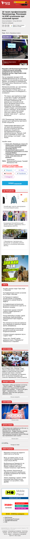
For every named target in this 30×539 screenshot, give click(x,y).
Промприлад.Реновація (12, 519)
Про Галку (17, 535)
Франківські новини (15, 33)
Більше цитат (15, 438)
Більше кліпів (15, 420)
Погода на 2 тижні (15, 444)
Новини (4, 531)
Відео (10, 534)
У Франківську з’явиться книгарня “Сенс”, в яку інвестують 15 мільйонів (15, 156)
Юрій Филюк (8, 517)
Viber (22, 170)
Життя (8, 33)
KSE (16, 162)
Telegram (8, 170)
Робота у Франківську (20, 532)
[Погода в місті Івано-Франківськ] (15, 443)
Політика (25, 531)
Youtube (8, 173)
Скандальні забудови (19, 534)
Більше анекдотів (15, 397)
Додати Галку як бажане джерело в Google (18, 26)
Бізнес (4, 30)
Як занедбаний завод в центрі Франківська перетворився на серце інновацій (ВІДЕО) (16, 151)
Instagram (9, 177)
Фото (5, 534)
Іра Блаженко (8, 21)
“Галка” (8, 84)
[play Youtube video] (15, 411)
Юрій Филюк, (11, 159)
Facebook (22, 173)
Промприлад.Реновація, (14, 161)
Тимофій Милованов (11, 520)
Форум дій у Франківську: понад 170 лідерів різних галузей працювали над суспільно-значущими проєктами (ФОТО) (16, 146)
